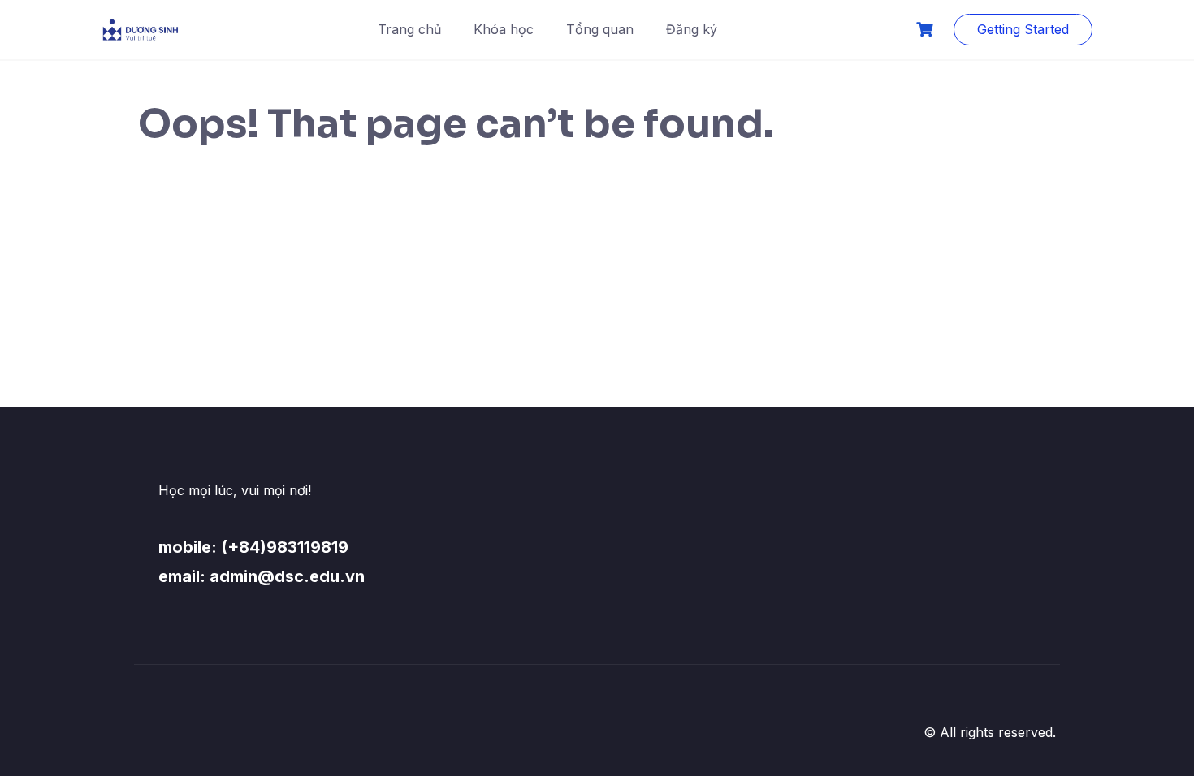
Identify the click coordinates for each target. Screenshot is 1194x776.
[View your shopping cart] (926, 29)
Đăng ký (691, 29)
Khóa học (504, 29)
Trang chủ (409, 29)
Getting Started (1023, 29)
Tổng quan (600, 29)
